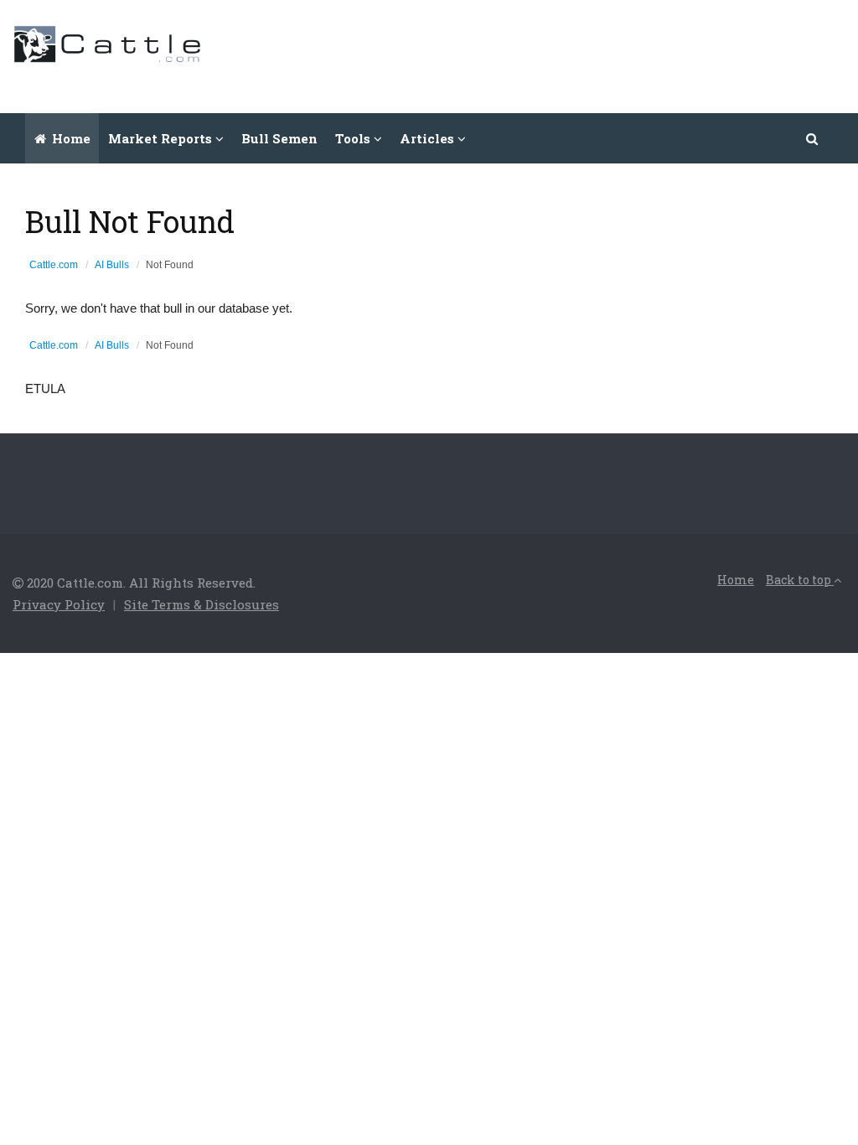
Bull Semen (279, 138)
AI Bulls (112, 265)
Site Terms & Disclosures (201, 604)
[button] (813, 138)
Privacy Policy (59, 604)
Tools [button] (354, 138)
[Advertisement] (540, 54)
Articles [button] (428, 138)
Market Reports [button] (161, 138)
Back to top (800, 580)
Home (69, 138)
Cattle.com (53, 265)
